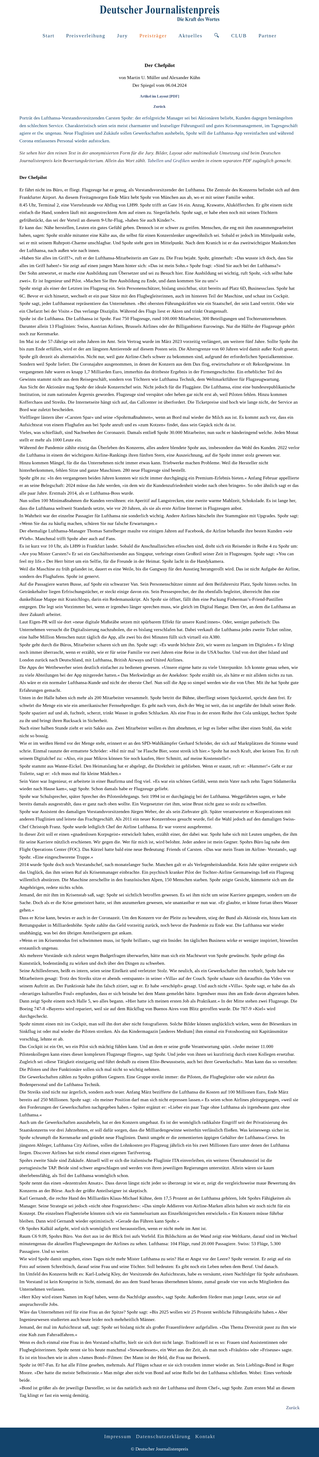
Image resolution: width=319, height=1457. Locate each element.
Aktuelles (190, 35)
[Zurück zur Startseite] (159, 13)
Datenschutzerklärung (163, 1436)
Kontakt (205, 1436)
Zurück (159, 106)
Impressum (117, 1436)
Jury (122, 35)
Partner (267, 35)
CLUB (239, 35)
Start (48, 35)
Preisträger (153, 35)
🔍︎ (217, 35)
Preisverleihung (85, 35)
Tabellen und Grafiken (168, 160)
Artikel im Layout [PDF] (159, 96)
